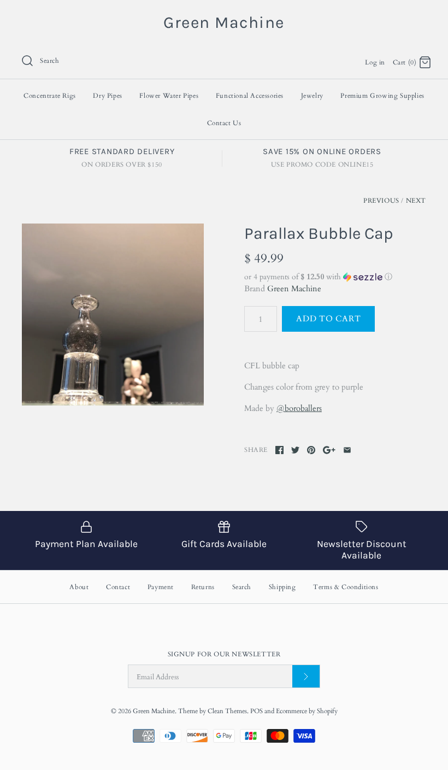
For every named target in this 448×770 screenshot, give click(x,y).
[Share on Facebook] (279, 450)
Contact (118, 587)
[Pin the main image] (311, 450)
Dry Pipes (107, 95)
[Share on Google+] (329, 450)
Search (242, 587)
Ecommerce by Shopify (307, 711)
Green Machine (294, 288)
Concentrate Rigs (49, 95)
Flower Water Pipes (168, 95)
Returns (203, 587)
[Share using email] (347, 450)
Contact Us (224, 123)
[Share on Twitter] (295, 450)
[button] (335, 277)
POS (256, 711)
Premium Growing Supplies (382, 95)
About (79, 587)
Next (416, 200)
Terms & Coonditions (345, 587)
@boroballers (299, 408)
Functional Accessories (250, 95)
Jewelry (312, 95)
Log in (375, 62)
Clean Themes (227, 711)
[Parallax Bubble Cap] (113, 314)
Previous (381, 200)
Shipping (282, 587)
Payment (161, 587)
